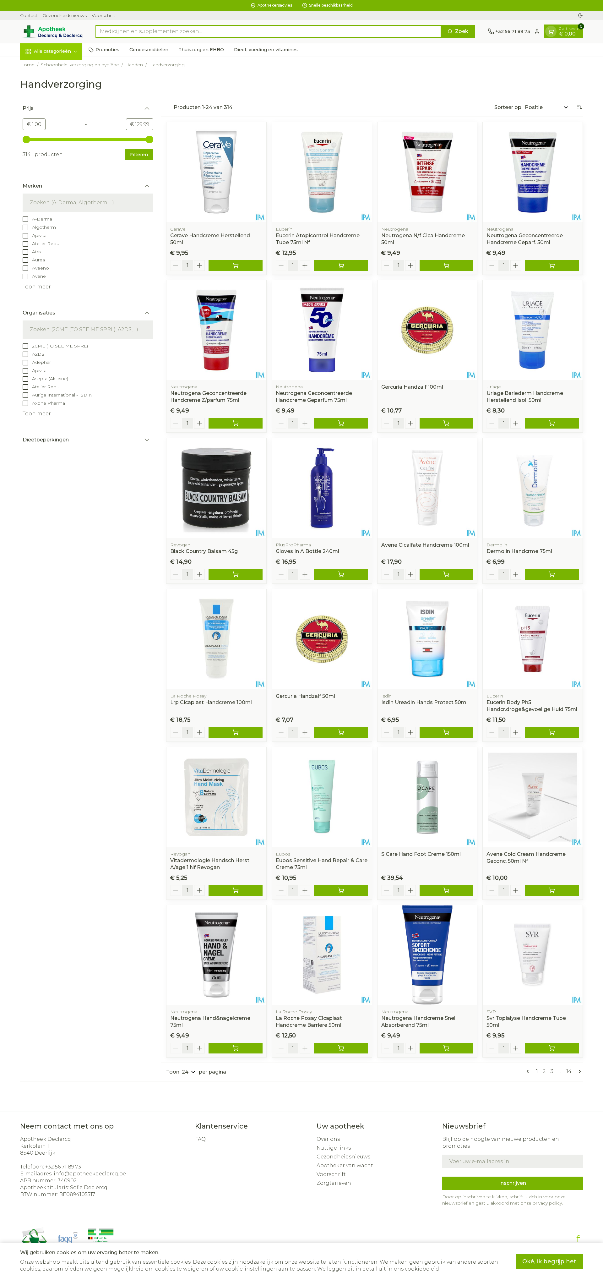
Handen (134, 65)
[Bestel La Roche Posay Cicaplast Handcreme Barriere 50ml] (341, 1048)
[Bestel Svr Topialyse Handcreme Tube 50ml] (552, 1048)
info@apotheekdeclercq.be (90, 1174)
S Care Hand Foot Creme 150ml (421, 854)
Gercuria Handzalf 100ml (412, 387)
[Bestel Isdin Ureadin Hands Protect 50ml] (447, 732)
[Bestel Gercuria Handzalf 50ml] (341, 732)
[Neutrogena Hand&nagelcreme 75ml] (216, 955)
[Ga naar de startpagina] (51, 31)
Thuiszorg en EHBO (201, 49)
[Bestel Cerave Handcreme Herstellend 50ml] (236, 265)
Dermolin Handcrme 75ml (519, 551)
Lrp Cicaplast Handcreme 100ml (211, 702)
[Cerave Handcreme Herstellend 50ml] (216, 172)
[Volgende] (578, 1071)
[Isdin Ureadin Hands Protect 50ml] (427, 639)
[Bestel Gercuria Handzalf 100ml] (447, 423)
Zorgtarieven (334, 1183)
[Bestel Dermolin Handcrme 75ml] (552, 574)
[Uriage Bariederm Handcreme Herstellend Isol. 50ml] (533, 330)
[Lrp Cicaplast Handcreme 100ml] (216, 639)
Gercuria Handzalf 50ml (305, 696)
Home (27, 65)
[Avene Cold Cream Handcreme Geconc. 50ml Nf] (533, 797)
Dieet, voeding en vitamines (266, 49)
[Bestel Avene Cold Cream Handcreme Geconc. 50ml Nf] (552, 890)
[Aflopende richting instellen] (579, 107)
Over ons (328, 1139)
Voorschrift (103, 15)
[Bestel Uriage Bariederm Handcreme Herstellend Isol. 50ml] (552, 423)
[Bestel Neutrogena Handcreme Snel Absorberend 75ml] (447, 1048)
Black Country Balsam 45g (204, 551)
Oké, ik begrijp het (549, 1261)
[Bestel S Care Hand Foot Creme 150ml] (447, 890)
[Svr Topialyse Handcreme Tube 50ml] (533, 955)
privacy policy (547, 1203)
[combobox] (268, 31)
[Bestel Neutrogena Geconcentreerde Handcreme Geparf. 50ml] (552, 265)
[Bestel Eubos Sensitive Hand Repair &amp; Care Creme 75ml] (341, 890)
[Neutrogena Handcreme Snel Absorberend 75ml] (427, 955)
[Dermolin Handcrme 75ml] (533, 488)
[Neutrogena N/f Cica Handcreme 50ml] (427, 172)
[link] (528, 1071)
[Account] (537, 31)
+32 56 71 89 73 (63, 1167)
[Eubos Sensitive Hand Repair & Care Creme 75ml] (322, 797)
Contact (28, 15)
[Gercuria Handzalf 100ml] (427, 330)
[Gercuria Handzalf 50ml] (322, 639)
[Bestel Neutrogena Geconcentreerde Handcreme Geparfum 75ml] (341, 423)
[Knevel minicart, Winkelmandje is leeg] (551, 31)
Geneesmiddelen (148, 49)
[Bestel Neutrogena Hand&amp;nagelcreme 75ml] (236, 1048)
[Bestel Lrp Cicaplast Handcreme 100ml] (236, 732)
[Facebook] (578, 1238)
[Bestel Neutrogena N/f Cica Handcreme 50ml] (447, 265)
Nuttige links (334, 1148)
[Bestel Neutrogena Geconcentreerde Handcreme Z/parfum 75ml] (236, 423)
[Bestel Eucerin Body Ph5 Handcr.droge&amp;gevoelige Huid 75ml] (552, 732)
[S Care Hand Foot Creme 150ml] (427, 797)
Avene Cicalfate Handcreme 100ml (425, 545)
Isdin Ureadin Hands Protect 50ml (424, 702)
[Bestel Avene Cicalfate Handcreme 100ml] (447, 574)
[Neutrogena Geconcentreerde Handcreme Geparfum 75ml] (322, 330)
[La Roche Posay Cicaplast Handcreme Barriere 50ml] (322, 955)
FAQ (200, 1139)
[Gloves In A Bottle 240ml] (322, 488)
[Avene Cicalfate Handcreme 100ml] (427, 488)
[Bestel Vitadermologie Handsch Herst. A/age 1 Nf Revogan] (236, 890)
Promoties (107, 49)
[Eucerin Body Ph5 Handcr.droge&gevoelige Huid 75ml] (533, 639)
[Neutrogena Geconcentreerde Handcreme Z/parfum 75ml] (216, 330)
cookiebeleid (422, 1269)
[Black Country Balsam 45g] (216, 488)
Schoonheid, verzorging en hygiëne (80, 65)
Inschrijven (512, 1183)
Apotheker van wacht (345, 1165)
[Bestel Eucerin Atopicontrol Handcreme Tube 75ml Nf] (341, 265)
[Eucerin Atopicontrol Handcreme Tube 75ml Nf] (322, 172)
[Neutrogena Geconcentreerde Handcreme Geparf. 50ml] (533, 172)
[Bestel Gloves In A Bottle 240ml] (341, 574)
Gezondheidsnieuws (64, 15)
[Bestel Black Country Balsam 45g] (236, 574)
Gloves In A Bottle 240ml (307, 551)
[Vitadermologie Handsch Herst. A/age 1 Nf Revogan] (216, 797)
